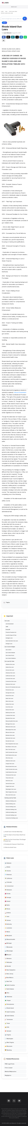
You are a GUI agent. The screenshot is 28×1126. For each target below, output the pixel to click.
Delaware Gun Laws (10, 684)
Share (4, 37)
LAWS (2, 11)
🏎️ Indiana (8, 912)
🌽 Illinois (7, 909)
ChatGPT (8, 37)
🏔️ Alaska (7, 867)
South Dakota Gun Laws (11, 772)
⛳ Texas (7, 1023)
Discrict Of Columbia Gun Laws (13, 687)
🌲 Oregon (8, 1000)
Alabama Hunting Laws (11, 801)
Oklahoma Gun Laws (10, 760)
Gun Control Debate (10, 652)
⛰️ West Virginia (9, 1042)
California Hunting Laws (11, 812)
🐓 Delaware (8, 889)
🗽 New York (8, 981)
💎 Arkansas (8, 874)
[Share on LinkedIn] (21, 37)
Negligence (8, 1075)
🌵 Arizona (8, 870)
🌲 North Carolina (10, 985)
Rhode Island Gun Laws (11, 766)
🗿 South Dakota (9, 1015)
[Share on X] (17, 37)
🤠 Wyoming (8, 1050)
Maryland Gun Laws (10, 718)
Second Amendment (20, 392)
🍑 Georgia (8, 897)
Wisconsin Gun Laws (10, 794)
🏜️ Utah (7, 1027)
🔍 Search (25, 18)
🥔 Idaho (7, 905)
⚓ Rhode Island (9, 1008)
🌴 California (8, 878)
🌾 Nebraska (8, 962)
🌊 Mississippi (9, 951)
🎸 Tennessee (9, 1019)
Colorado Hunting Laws (11, 815)
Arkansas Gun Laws (10, 672)
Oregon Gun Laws (10, 763)
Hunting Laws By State (10, 798)
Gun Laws (7, 620)
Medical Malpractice (10, 1071)
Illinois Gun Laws (9, 701)
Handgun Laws (9, 638)
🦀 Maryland (8, 935)
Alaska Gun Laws (10, 667)
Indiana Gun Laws (10, 704)
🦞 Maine (7, 931)
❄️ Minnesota (8, 947)
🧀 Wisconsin (8, 1046)
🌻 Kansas (8, 920)
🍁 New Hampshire (10, 970)
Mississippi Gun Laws (11, 729)
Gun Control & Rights (10, 646)
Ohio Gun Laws (9, 758)
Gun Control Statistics (11, 658)
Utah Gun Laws (9, 780)
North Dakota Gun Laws (11, 755)
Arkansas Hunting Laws (11, 809)
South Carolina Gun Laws (11, 769)
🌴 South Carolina (10, 1012)
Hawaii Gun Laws (10, 695)
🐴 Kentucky (8, 924)
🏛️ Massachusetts (10, 939)
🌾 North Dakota (9, 989)
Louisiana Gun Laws (10, 715)
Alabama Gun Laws (10, 664)
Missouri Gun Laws (10, 732)
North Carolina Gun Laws (11, 752)
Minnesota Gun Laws (10, 726)
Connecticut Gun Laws (11, 681)
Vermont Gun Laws (10, 783)
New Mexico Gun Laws (11, 746)
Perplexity (13, 37)
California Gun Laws (10, 675)
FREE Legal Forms (9, 1064)
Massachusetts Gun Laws (12, 721)
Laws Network (7, 33)
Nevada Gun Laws (10, 741)
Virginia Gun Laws (10, 786)
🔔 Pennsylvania (9, 1004)
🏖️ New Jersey (9, 973)
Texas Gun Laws (9, 777)
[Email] (3, 40)
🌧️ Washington (9, 1038)
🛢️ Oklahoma (8, 996)
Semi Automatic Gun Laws (12, 640)
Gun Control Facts (10, 655)
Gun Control (8, 649)
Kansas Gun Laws (10, 709)
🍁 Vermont (8, 1031)
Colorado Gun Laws (10, 678)
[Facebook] (8, 1100)
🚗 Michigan (8, 943)
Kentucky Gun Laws (10, 712)
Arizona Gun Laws (10, 670)
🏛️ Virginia (8, 1034)
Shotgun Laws (9, 643)
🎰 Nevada (8, 966)
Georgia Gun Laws (10, 692)
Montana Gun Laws (10, 735)
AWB (7, 626)
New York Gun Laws (10, 749)
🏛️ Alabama (8, 863)
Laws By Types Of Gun (11, 635)
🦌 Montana (8, 958)
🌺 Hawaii (7, 901)
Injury (4, 22)
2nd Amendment (9, 623)
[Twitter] (14, 1100)
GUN (6, 11)
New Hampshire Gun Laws (12, 743)
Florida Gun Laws (10, 689)
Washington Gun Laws (11, 789)
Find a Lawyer (9, 1067)
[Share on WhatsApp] (25, 37)
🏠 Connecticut (9, 886)
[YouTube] (19, 1100)
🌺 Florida (7, 893)
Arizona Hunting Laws (11, 806)
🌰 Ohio (7, 992)
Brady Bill (8, 629)
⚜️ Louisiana (8, 928)
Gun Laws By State (9, 661)
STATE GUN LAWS (13, 11)
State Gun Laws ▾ (14, 6)
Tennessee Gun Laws (11, 775)
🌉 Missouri (8, 954)
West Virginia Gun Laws (11, 792)
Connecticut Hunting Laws (12, 818)
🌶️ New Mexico (9, 977)
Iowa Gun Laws (9, 706)
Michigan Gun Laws (10, 724)
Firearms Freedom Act (11, 632)
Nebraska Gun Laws (10, 738)
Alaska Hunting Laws (10, 803)
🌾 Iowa (7, 916)
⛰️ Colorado (8, 882)
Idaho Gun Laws (9, 698)
